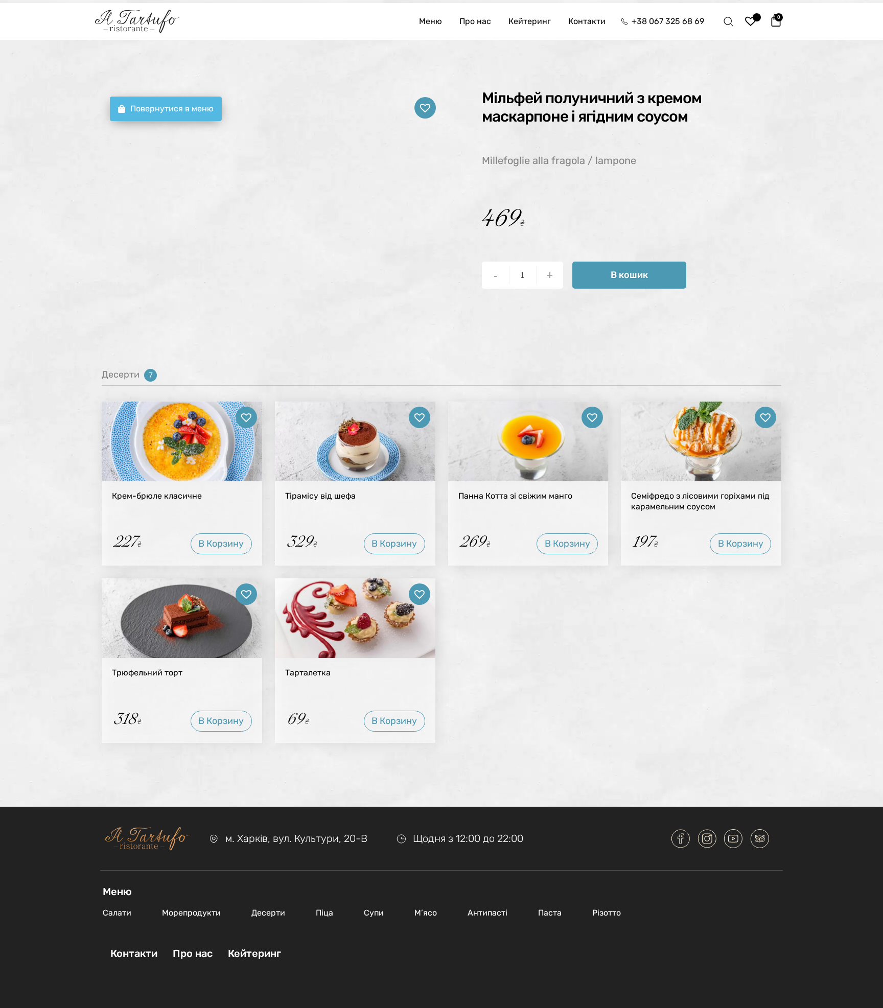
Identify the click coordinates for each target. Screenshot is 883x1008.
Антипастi (487, 913)
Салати (117, 913)
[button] (425, 108)
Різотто (606, 913)
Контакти (587, 21)
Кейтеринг (529, 21)
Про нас (475, 21)
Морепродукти (191, 913)
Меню (430, 21)
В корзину (221, 543)
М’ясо (425, 913)
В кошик (629, 274)
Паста (550, 913)
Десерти (268, 913)
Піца (324, 913)
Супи (374, 913)
